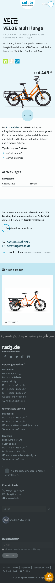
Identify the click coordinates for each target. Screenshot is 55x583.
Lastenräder (12, 127)
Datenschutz (38, 567)
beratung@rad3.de (16, 396)
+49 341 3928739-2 (18, 241)
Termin (15, 567)
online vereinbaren (19, 228)
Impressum (25, 567)
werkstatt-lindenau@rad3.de (21, 455)
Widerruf (7, 571)
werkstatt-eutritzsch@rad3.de (22, 425)
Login (15, 571)
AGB (47, 567)
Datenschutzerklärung (30, 549)
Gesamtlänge (8, 183)
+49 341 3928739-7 (15, 429)
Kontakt (6, 567)
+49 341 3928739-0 (15, 459)
